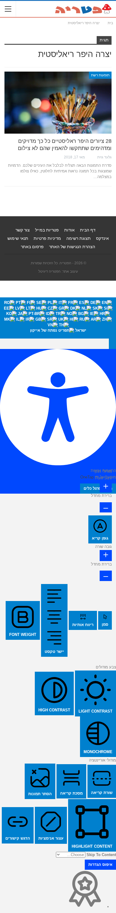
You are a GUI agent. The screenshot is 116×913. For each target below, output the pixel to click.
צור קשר (22, 230)
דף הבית (87, 230)
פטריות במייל (47, 230)
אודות (69, 230)
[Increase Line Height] (106, 555)
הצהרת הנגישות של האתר (72, 246)
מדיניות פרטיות (47, 238)
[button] (112, 344)
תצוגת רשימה (78, 238)
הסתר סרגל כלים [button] (98, 488)
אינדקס (102, 238)
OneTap (87, 477)
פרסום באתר (32, 246)
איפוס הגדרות (100, 864)
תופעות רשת (100, 75)
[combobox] (58, 318)
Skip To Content (101, 854)
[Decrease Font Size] (106, 507)
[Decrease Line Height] (106, 576)
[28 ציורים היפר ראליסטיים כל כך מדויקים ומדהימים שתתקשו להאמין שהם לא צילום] (58, 103)
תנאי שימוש (17, 238)
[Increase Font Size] (106, 486)
